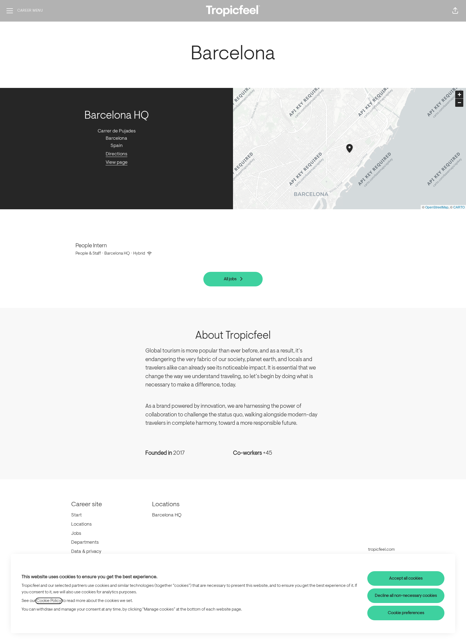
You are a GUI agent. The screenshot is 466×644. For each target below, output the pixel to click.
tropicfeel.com (381, 549)
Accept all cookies (406, 578)
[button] (455, 10)
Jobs (76, 533)
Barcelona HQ (166, 515)
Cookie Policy (48, 601)
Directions (116, 154)
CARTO (459, 207)
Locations (81, 524)
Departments (85, 542)
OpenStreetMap (436, 207)
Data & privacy (86, 551)
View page (117, 162)
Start (76, 515)
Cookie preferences (406, 613)
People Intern (91, 246)
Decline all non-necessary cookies (406, 596)
